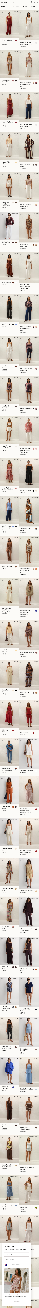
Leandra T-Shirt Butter (6, 163)
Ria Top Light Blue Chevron (24, 1050)
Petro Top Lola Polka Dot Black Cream (6, 1048)
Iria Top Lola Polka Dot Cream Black (25, 851)
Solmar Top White (23, 1208)
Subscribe (17, 1301)
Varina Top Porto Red (7, 41)
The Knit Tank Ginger (6, 807)
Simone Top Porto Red (7, 123)
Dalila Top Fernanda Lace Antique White (26, 43)
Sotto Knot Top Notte (25, 529)
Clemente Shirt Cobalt (5, 1087)
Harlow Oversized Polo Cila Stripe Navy (25, 328)
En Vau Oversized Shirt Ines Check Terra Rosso (25, 450)
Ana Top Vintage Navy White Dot (6, 1008)
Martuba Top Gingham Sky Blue (27, 1168)
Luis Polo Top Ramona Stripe (27, 653)
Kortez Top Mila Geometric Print (6, 1166)
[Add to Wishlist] (2, 12)
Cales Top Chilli (5, 731)
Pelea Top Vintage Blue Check (7, 1206)
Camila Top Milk (5, 691)
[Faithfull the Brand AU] (10, 2)
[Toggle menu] (2, 2)
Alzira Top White (5, 367)
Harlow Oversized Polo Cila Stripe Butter (25, 84)
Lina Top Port (6, 242)
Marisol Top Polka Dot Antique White (6, 204)
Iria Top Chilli (24, 732)
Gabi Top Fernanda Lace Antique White (26, 125)
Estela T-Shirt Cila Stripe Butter (26, 205)
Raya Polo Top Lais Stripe (24, 245)
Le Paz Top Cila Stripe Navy (27, 409)
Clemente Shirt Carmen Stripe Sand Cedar (25, 612)
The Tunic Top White (26, 770)
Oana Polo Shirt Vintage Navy (25, 1010)
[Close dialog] (29, 1245)
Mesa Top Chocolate (5, 1126)
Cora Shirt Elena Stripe (25, 693)
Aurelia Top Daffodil (5, 651)
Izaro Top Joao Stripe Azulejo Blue (6, 528)
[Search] (31, 2)
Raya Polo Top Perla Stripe (7, 889)
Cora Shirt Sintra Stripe (25, 165)
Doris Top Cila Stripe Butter (6, 81)
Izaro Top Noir (6, 324)
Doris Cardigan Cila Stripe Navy (26, 369)
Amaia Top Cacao (7, 566)
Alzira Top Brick (6, 282)
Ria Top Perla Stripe (5, 927)
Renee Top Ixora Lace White (7, 447)
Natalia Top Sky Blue (26, 1089)
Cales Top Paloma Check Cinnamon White (25, 810)
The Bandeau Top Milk (7, 849)
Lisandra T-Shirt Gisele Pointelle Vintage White (25, 286)
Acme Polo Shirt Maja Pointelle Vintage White (6, 610)
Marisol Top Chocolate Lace (25, 1128)
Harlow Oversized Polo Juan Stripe (7, 769)
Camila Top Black (25, 490)
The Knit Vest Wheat (26, 891)
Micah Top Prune (5, 967)
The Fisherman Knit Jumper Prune (26, 930)
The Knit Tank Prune (24, 970)
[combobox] (7, 1265)
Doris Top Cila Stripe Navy (6, 407)
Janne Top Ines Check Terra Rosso (7, 489)
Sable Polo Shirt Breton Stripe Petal (25, 570)
